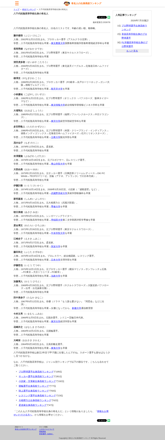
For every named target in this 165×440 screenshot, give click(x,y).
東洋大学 (55, 121)
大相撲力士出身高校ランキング (35, 400)
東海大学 (55, 348)
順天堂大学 (57, 89)
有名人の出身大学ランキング (26, 429)
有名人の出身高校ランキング (86, 3)
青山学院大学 (58, 164)
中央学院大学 (58, 233)
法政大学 (55, 276)
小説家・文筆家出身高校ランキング (37, 381)
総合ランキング (29, 9)
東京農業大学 (58, 43)
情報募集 (42, 432)
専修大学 (55, 206)
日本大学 (55, 259)
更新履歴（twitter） (46, 434)
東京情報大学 (58, 105)
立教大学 (55, 137)
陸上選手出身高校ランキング (34, 391)
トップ (16, 9)
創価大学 (76, 308)
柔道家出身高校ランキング (33, 405)
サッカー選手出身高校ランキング (36, 376)
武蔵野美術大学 (59, 193)
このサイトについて (46, 429)
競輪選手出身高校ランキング (34, 386)
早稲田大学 (57, 220)
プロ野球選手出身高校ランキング (36, 371)
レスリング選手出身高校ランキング (37, 395)
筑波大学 (55, 246)
